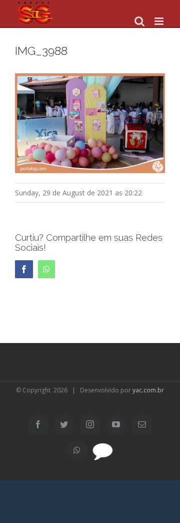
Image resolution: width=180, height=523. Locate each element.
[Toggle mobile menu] (159, 21)
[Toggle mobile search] (139, 21)
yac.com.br (148, 390)
